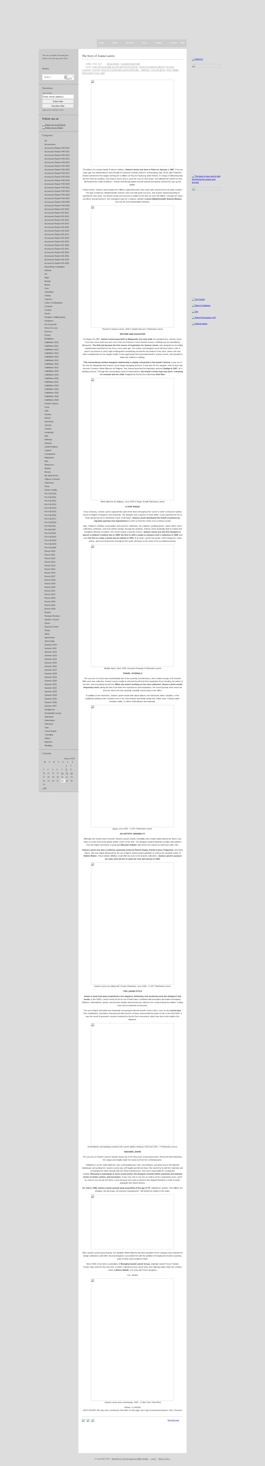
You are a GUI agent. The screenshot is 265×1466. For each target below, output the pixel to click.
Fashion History (51, 403)
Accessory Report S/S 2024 (57, 259)
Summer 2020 (51, 681)
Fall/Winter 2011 (51, 346)
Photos (159, 43)
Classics (48, 299)
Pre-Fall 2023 (50, 540)
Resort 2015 (50, 569)
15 (67, 773)
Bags (47, 277)
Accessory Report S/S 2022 (57, 252)
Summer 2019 (51, 677)
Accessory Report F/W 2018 (57, 177)
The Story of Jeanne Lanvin (98, 56)
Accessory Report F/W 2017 (57, 173)
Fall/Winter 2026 (52, 400)
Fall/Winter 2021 (52, 382)
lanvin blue (158, 70)
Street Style (50, 641)
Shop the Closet (51, 627)
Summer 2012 (51, 652)
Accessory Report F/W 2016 (57, 169)
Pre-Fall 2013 (50, 504)
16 (71, 773)
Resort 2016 (50, 573)
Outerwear (49, 483)
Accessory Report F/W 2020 (57, 184)
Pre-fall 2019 (50, 526)
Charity (48, 295)
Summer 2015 (51, 663)
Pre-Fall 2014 (50, 508)
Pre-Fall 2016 (50, 515)
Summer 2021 (51, 684)
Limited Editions (51, 447)
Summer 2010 (51, 645)
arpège (145, 70)
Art (46, 274)
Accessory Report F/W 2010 (57, 148)
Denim (47, 313)
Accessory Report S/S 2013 (57, 220)
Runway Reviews (52, 616)
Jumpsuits (49, 432)
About (115, 43)
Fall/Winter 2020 (52, 378)
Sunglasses (50, 709)
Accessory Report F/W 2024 (57, 198)
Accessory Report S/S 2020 (57, 245)
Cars (47, 288)
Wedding (48, 745)
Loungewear (50, 454)
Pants (47, 486)
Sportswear (50, 637)
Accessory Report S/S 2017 (57, 234)
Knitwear (48, 439)
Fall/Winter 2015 (52, 360)
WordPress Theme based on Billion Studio (130, 1459)
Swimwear (49, 717)
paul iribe (173, 70)
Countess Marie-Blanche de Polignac (115, 67)
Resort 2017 (50, 576)
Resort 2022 (50, 594)
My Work (130, 43)
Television (49, 724)
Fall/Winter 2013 (52, 353)
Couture (48, 310)
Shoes (47, 623)
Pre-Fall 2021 (50, 533)
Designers (49, 321)
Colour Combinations (54, 303)
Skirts (47, 634)
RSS (182, 43)
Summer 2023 (51, 691)
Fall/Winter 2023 (52, 389)
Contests (48, 306)
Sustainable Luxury (53, 713)
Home (101, 43)
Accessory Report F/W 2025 (57, 202)
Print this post (173, 1420)
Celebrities (49, 292)
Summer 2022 (51, 688)
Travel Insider (51, 731)
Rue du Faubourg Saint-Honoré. (120, 70)
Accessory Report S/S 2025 (57, 263)
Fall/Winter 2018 (52, 371)
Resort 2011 (50, 555)
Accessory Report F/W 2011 (57, 151)
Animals (48, 270)
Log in (153, 1459)
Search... (48, 77)
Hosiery (48, 414)
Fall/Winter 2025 (52, 396)
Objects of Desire (52, 479)
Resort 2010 (50, 551)
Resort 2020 (50, 587)
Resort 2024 (50, 601)
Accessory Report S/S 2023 (57, 256)
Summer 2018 (51, 673)
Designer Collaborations (55, 317)
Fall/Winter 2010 (52, 342)
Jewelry (48, 429)
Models (48, 468)
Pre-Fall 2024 (50, 544)
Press (144, 43)
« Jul (44, 788)
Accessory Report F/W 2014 (57, 162)
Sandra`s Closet (52, 619)
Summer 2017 (51, 670)
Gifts (47, 411)
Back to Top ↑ (164, 1459)
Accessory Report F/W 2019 (57, 180)
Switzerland (50, 720)
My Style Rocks (51, 475)
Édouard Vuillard (93, 73)
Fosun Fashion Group (152, 67)
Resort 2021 (50, 591)
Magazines (49, 457)
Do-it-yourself (50, 324)
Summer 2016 (51, 666)
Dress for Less (51, 328)
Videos (47, 738)
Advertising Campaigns (55, 267)
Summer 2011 (51, 648)
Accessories (50, 144)
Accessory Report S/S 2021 (57, 249)
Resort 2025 (50, 605)
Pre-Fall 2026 (50, 547)
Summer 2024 (51, 695)
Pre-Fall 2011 (50, 497)
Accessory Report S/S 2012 (57, 216)
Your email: (47, 93)
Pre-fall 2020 (50, 529)
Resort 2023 (50, 598)
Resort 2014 (50, 565)
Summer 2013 (51, 655)
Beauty (48, 281)
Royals (48, 612)
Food (47, 407)
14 (62, 773)
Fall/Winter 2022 (52, 385)
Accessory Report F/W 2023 (57, 195)
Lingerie (48, 450)
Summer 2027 (51, 706)
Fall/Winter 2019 (52, 375)
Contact (173, 43)
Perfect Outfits (51, 490)
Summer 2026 (51, 702)
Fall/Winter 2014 (52, 357)
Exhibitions (49, 339)
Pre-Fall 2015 (50, 511)
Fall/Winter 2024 (52, 393)
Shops (47, 630)
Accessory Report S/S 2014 (57, 223)
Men (46, 461)
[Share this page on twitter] (92, 1421)
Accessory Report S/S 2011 (57, 213)
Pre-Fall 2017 (50, 519)
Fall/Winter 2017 (52, 367)
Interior (48, 418)
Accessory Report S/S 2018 (57, 238)
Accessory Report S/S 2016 (57, 231)
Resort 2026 (50, 609)
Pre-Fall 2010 (50, 493)
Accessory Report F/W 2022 (57, 191)
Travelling (49, 735)
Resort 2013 (50, 562)
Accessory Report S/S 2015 (57, 227)
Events (48, 335)
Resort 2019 (50, 583)
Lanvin (96, 70)
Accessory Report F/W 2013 (57, 159)
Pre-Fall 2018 (50, 522)
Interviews (49, 421)
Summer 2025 (51, 699)
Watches (48, 742)
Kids (46, 436)
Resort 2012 (50, 558)
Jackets (48, 425)
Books (47, 285)
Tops (47, 727)
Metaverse (49, 465)
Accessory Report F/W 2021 (57, 187)
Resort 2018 (50, 580)
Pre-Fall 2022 (50, 537)
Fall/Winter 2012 (52, 349)
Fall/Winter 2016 (52, 364)
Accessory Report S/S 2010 (57, 209)
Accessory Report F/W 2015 (57, 166)
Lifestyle (48, 443)
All (46, 141)
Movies (48, 472)
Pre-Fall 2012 (50, 501)
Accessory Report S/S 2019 (57, 241)
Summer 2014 (51, 659)
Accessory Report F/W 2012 (57, 155)
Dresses (48, 331)
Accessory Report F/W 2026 (57, 205)
